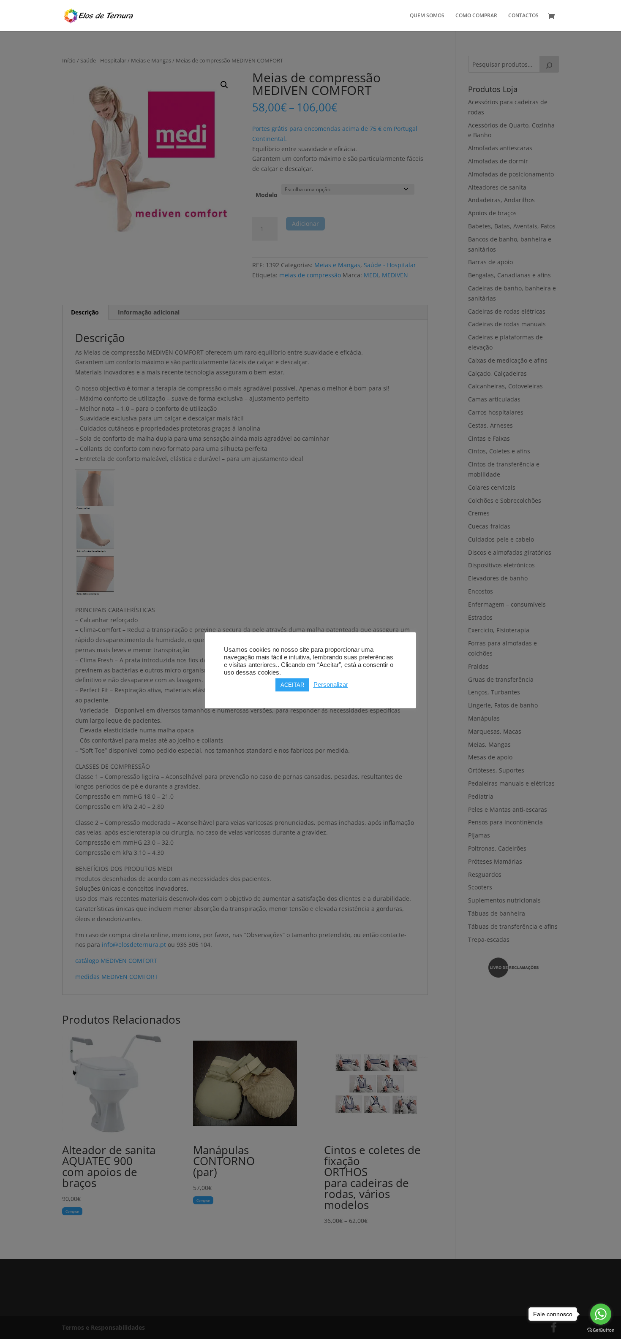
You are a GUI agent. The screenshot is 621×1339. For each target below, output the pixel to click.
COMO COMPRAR (476, 16)
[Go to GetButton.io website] (600, 1330)
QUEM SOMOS (427, 16)
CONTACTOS (523, 16)
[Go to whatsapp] (600, 1314)
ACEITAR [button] (292, 685)
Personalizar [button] (330, 684)
